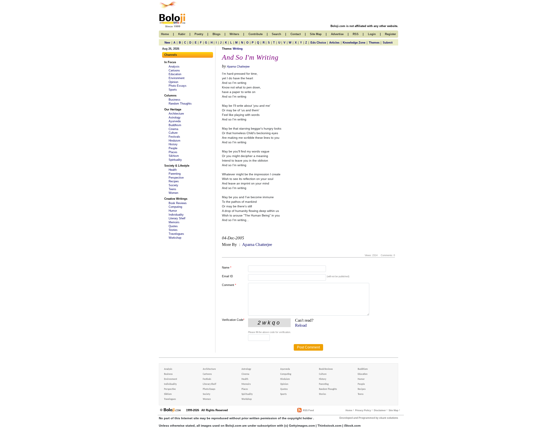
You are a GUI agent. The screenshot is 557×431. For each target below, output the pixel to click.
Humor (173, 210)
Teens (172, 189)
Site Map (393, 410)
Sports (173, 89)
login (372, 34)
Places (173, 152)
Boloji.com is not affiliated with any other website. (364, 26)
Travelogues (176, 233)
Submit (388, 42)
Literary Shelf (177, 218)
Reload (301, 325)
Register (390, 34)
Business (174, 99)
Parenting (175, 173)
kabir (181, 34)
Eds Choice (318, 42)
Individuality (176, 214)
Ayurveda (175, 121)
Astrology (175, 117)
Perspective (176, 177)
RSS (356, 34)
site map (316, 34)
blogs (216, 34)
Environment (177, 78)
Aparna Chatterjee (238, 66)
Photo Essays (177, 85)
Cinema (173, 129)
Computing (175, 206)
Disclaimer (380, 410)
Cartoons (174, 70)
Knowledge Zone (354, 42)
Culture (173, 132)
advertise (337, 34)
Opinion (173, 82)
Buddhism (175, 125)
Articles (334, 42)
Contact (295, 34)
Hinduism (174, 140)
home (165, 34)
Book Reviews (178, 203)
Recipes (174, 181)
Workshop (175, 237)
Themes (374, 42)
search (276, 34)
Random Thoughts (180, 103)
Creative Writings (175, 198)
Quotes (173, 226)
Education (175, 74)
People (173, 148)
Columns (170, 95)
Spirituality (175, 159)
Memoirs (174, 222)
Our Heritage (172, 109)
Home (349, 410)
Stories (173, 230)
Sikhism (174, 155)
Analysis (174, 66)
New (167, 42)
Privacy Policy (363, 410)
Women (173, 192)
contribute (255, 34)
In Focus (170, 62)
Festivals (174, 136)
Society (173, 185)
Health (173, 169)
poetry (199, 34)
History (173, 144)
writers (234, 34)
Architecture (176, 113)
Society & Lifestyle (176, 165)
